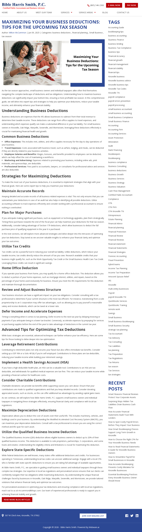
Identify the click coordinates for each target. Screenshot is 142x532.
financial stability (115, 68)
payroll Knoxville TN (117, 297)
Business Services (116, 178)
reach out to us (9, 490)
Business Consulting (117, 166)
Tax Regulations (115, 358)
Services (65, 12)
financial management (118, 64)
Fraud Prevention (116, 260)
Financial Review (115, 235)
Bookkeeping (114, 158)
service (75, 471)
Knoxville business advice (119, 80)
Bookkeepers (114, 154)
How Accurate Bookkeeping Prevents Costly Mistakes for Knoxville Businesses (121, 467)
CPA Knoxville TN (116, 211)
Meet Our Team (44, 12)
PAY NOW (131, 5)
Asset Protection (115, 137)
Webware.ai (94, 527)
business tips (114, 52)
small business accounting (120, 113)
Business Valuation (116, 186)
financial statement (116, 244)
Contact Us (123, 12)
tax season (7, 36)
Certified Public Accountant (120, 195)
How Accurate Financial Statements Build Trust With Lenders (121, 414)
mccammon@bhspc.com (29, 490)
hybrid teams (114, 264)
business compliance (117, 162)
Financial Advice (115, 223)
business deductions (61, 32)
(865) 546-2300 (97, 5)
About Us (22, 12)
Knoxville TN (114, 92)
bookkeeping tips (116, 31)
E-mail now (114, 5)
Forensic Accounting (117, 256)
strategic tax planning (117, 329)
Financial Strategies (117, 252)
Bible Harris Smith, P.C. (14, 467)
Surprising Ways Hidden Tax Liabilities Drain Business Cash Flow (121, 404)
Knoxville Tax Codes (117, 88)
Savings (111, 313)
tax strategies (114, 374)
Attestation (113, 141)
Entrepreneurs (114, 215)
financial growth (115, 60)
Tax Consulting (115, 342)
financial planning (80, 32)
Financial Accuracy (116, 56)
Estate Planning (115, 219)
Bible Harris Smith (68, 527)
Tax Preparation (115, 354)
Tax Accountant (115, 333)
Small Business (96, 32)
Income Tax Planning (117, 268)
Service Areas (86, 12)
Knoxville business (116, 76)
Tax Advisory (114, 338)
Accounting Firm (115, 129)
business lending (115, 44)
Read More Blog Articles (17, 499)
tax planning (113, 350)
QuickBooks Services (117, 301)
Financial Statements (117, 248)
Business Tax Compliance (119, 48)
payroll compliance (116, 97)
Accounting (113, 125)
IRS (109, 280)
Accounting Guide (116, 27)
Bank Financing (115, 150)
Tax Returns (113, 362)
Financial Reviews (116, 239)
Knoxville (112, 284)
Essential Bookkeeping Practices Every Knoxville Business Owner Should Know (122, 477)
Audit (110, 145)
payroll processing (116, 105)
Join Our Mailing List (93, 515)
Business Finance (116, 39)
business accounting (117, 35)
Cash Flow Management (119, 191)
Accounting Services (117, 133)
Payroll (111, 293)
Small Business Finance (118, 121)
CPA (110, 203)
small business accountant (120, 109)
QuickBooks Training (117, 305)
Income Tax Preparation (119, 272)
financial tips (113, 72)
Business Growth (116, 174)
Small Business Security (118, 325)
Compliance (113, 199)
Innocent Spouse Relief (118, 276)
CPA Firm (112, 207)
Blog (105, 12)
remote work (114, 309)
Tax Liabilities (114, 346)
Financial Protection (117, 231)
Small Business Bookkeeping (121, 321)
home (5, 12)
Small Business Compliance (120, 117)
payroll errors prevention (119, 101)
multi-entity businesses (118, 288)
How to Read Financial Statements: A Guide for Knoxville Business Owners (124, 449)
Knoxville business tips (118, 84)
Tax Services (114, 370)
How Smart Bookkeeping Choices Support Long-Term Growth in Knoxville (123, 432)
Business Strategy (116, 182)
